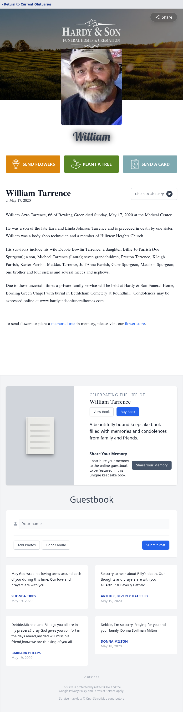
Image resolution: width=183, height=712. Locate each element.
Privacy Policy (78, 691)
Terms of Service (104, 691)
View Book (102, 411)
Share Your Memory (152, 465)
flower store (135, 323)
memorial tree (63, 323)
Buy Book (128, 411)
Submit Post (155, 545)
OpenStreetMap (96, 699)
